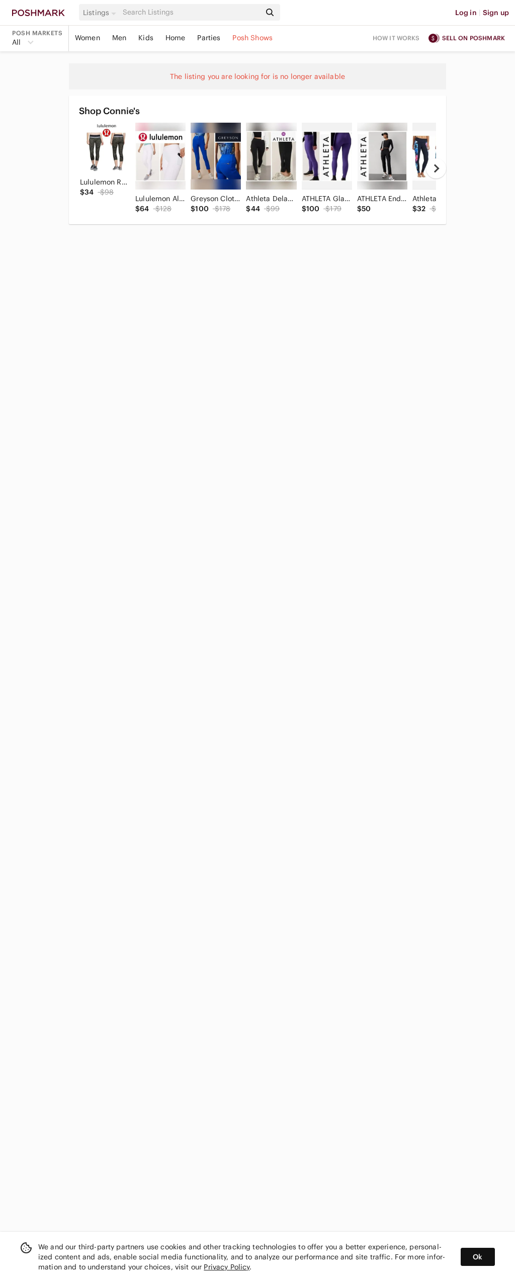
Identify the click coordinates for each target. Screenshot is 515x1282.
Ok (477, 1256)
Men (119, 37)
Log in (466, 12)
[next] (436, 168)
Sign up (496, 12)
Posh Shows (252, 37)
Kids (145, 37)
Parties (208, 37)
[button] (101, 13)
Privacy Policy (226, 1266)
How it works (396, 38)
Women (87, 37)
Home (175, 37)
